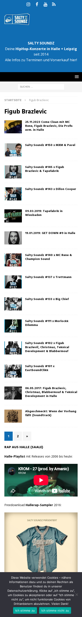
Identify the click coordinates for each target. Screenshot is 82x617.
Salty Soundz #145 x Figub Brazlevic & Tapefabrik (44, 169)
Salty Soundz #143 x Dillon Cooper (50, 189)
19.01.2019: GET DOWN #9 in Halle (50, 233)
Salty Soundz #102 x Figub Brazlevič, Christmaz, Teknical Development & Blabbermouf (47, 347)
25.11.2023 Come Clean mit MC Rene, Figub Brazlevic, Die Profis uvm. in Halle (49, 126)
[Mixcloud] (54, 4)
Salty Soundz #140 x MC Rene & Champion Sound (48, 257)
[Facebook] (37, 4)
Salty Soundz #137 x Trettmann (48, 277)
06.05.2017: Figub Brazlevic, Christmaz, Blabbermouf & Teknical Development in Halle (51, 392)
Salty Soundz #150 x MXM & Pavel (50, 145)
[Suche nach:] (41, 86)
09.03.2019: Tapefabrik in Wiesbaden (44, 213)
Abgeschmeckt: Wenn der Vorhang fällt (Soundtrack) (50, 413)
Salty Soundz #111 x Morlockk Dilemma (46, 323)
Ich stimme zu (25, 610)
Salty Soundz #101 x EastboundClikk (39, 368)
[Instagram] (28, 4)
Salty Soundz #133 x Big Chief (47, 299)
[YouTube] (45, 4)
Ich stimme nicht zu (55, 610)
